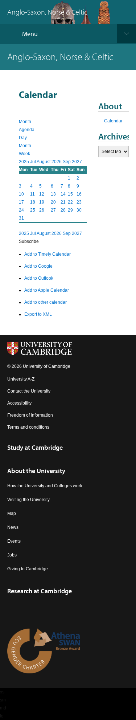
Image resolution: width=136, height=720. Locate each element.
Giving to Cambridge (27, 568)
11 (32, 194)
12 (41, 194)
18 (32, 202)
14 (63, 194)
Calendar (113, 120)
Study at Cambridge (35, 447)
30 (79, 210)
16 (79, 194)
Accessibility (19, 403)
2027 (77, 161)
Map (11, 513)
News (12, 527)
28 (63, 210)
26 (41, 210)
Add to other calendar (45, 302)
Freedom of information (30, 415)
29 (70, 210)
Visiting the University (28, 499)
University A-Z (20, 379)
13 (53, 194)
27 (53, 210)
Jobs (12, 555)
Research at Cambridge (39, 591)
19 (41, 202)
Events (14, 541)
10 (21, 194)
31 (21, 218)
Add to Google (38, 266)
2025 (24, 161)
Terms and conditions (28, 427)
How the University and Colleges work (44, 485)
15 (70, 194)
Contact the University (28, 391)
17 (21, 202)
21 (63, 202)
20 (53, 202)
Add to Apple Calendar (46, 290)
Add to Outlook (38, 278)
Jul (33, 161)
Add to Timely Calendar (47, 254)
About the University (36, 471)
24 (21, 210)
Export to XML (38, 314)
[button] (29, 241)
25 (32, 210)
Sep (67, 161)
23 (79, 202)
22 (70, 202)
